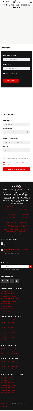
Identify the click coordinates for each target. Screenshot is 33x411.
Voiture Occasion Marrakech (9, 325)
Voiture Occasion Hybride (8, 369)
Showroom (22, 219)
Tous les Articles (24, 212)
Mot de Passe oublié (16, 75)
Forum (10, 219)
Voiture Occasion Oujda (7, 337)
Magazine (23, 206)
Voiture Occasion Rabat (7, 322)
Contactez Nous (24, 229)
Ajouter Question (11, 222)
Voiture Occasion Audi (7, 303)
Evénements (24, 214)
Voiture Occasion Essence (8, 364)
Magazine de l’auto (24, 209)
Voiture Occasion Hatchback (9, 385)
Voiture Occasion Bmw (7, 306)
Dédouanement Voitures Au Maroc (16, 226)
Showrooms (23, 222)
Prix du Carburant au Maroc (11, 229)
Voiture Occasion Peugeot (8, 296)
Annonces (10, 206)
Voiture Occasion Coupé (8, 382)
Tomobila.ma (4, 403)
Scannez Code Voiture (11, 217)
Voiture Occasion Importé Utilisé (10, 351)
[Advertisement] (16, 27)
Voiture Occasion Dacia (7, 291)
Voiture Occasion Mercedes (8, 301)
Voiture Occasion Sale (7, 339)
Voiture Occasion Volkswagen (9, 298)
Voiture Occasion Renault (8, 293)
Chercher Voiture (10, 209)
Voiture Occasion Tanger (8, 330)
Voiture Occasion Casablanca (9, 320)
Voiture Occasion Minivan (8, 387)
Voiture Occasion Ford (7, 308)
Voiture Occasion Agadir (8, 327)
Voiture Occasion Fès (7, 334)
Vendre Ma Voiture (11, 212)
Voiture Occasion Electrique (9, 366)
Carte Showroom (23, 225)
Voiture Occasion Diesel (7, 361)
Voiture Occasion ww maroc (9, 348)
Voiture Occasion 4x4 (7, 380)
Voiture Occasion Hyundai (8, 311)
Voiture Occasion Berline (8, 377)
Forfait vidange (8, 243)
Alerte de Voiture (10, 214)
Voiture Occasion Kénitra (8, 332)
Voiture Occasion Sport (7, 392)
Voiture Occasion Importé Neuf (10, 353)
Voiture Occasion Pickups (8, 390)
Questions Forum (11, 225)
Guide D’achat (24, 217)
